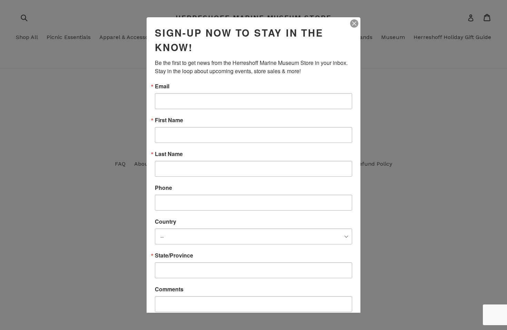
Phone (163, 188)
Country (165, 221)
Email (162, 86)
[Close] (354, 23)
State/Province (174, 255)
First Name (169, 120)
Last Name (169, 154)
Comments (169, 289)
